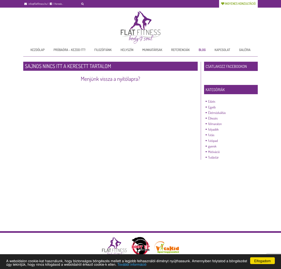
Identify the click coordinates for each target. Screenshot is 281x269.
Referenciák (180, 50)
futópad (213, 141)
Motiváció (214, 152)
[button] (82, 3)
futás (211, 135)
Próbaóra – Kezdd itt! (69, 50)
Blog (202, 50)
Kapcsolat (222, 50)
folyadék (213, 129)
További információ (131, 264)
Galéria (244, 50)
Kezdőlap (37, 50)
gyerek (212, 146)
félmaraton (215, 124)
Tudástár (213, 157)
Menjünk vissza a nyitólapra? (110, 78)
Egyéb (212, 107)
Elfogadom (262, 260)
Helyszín (127, 50)
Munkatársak (152, 50)
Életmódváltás (217, 113)
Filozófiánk (103, 50)
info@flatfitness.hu (37, 4)
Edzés (211, 101)
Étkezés (213, 118)
